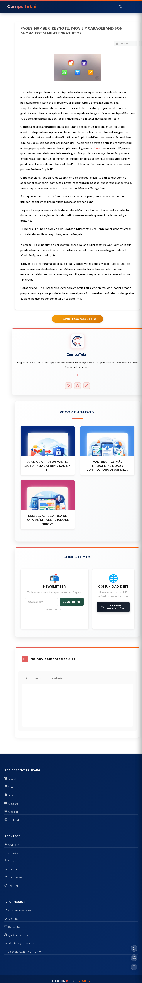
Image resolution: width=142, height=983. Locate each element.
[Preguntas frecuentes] (77, 385)
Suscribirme (72, 602)
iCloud (96, 148)
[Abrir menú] (131, 6)
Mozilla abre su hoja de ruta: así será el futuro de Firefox (47, 519)
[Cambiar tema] (134, 948)
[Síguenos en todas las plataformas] (86, 385)
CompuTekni (83, 980)
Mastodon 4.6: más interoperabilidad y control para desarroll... (107, 465)
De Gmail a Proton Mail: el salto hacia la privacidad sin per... (47, 465)
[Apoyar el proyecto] (68, 385)
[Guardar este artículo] (134, 967)
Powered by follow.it (54, 609)
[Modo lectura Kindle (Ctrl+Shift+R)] (134, 957)
